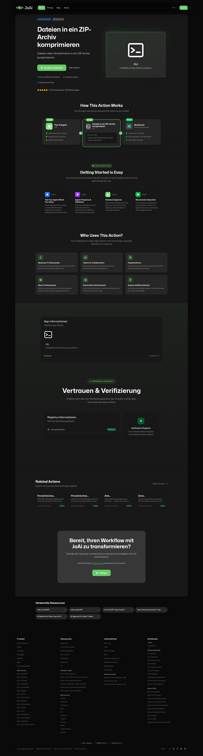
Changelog (108, 670)
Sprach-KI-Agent (153, 670)
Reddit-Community (110, 662)
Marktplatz (21, 655)
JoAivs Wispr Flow (23, 697)
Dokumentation (22, 643)
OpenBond (151, 646)
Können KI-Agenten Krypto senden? (73, 684)
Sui (61, 712)
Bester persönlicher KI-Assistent (159, 722)
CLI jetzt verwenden (53, 67)
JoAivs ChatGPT (22, 674)
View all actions (159, 484)
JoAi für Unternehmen (155, 684)
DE (174, 8)
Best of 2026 (64, 655)
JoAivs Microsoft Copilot (25, 725)
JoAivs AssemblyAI (23, 718)
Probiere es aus (98, 563)
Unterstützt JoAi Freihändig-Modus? (73, 687)
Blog (58, 8)
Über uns (107, 643)
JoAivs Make (21, 708)
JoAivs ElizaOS (22, 680)
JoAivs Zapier (21, 691)
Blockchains (64, 658)
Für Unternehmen (154, 660)
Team (106, 647)
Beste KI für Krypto (154, 695)
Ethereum (63, 702)
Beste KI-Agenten (154, 692)
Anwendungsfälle (66, 651)
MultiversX (64, 705)
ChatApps (20, 651)
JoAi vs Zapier (152, 715)
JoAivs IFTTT (21, 694)
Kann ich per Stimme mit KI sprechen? (74, 677)
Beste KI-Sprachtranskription (158, 705)
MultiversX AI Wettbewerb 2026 (115, 678)
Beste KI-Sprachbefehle (156, 709)
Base (62, 709)
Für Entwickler (153, 657)
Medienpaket (108, 666)
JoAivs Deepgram (23, 714)
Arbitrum (63, 715)
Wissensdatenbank (23, 666)
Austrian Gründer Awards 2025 (115, 684)
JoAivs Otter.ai (22, 701)
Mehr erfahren (74, 68)
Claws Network (65, 729)
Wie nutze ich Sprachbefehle (70, 691)
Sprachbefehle (153, 674)
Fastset (62, 732)
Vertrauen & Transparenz (63, 749)
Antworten (64, 643)
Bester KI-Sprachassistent (157, 702)
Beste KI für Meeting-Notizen (70, 680)
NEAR (62, 725)
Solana (62, 698)
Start (41, 8)
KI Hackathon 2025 (110, 681)
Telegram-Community (111, 658)
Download (64, 662)
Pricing (50, 8)
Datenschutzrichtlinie (43, 749)
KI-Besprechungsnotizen (156, 677)
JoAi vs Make (152, 719)
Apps (19, 662)
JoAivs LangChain (23, 687)
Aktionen (20, 658)
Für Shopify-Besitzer (155, 667)
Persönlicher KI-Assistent (156, 681)
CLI (61, 666)
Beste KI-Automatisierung (157, 698)
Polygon (63, 719)
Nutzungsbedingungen (25, 749)
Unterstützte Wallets (67, 647)
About (66, 8)
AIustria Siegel (109, 651)
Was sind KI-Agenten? (68, 674)
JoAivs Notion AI (23, 721)
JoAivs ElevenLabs (23, 704)
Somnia (63, 722)
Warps (19, 647)
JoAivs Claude (22, 677)
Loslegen (103, 573)
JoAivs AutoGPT (22, 684)
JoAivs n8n (21, 711)
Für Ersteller (152, 664)
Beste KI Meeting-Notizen (157, 712)
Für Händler (152, 653)
